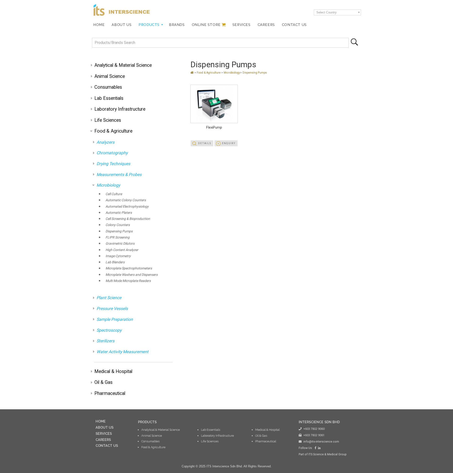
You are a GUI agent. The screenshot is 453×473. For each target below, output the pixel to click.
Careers (266, 25)
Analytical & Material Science (123, 65)
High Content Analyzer (121, 250)
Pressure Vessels (112, 308)
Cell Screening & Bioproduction (127, 219)
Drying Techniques (113, 163)
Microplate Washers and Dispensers (131, 274)
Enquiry (229, 143)
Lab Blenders (115, 262)
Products (148, 25)
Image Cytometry (118, 256)
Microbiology (108, 185)
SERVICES (104, 433)
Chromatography (112, 153)
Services (241, 25)
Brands (177, 25)
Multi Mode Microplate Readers (128, 281)
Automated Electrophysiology (127, 206)
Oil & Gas (103, 382)
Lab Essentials (108, 98)
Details (204, 143)
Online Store (206, 25)
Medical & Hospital (113, 371)
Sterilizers (105, 341)
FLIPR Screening (117, 237)
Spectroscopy (109, 330)
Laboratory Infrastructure (119, 109)
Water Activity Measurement (122, 351)
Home (99, 25)
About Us (121, 25)
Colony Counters (117, 225)
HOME (101, 421)
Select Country (326, 12)
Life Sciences (107, 120)
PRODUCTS (147, 422)
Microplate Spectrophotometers (128, 268)
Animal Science (109, 76)
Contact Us (294, 25)
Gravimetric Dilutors (119, 243)
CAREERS (103, 440)
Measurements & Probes (119, 174)
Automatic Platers (118, 212)
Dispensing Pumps (119, 231)
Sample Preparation (114, 319)
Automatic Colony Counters (125, 200)
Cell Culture (113, 194)
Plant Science (108, 297)
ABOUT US (104, 427)
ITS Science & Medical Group (327, 454)
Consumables (108, 87)
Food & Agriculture (113, 131)
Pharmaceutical (109, 393)
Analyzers (105, 142)
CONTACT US (107, 446)
